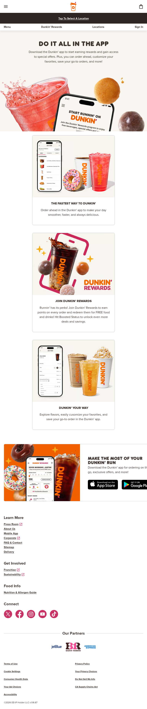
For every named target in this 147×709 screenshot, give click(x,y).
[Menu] (5, 6)
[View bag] (141, 6)
